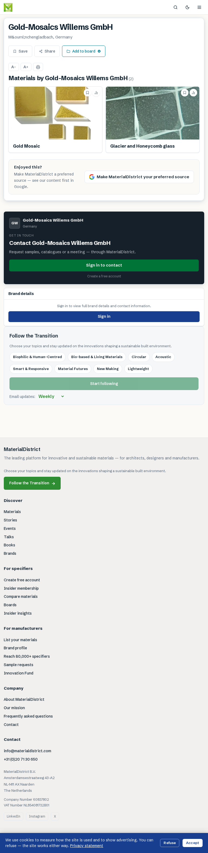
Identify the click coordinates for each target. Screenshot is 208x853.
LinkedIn (13, 816)
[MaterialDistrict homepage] (20, 7)
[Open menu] (199, 7)
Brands (10, 553)
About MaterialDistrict (24, 699)
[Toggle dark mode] (187, 7)
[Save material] (87, 92)
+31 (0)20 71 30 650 (21, 759)
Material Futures (73, 369)
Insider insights (18, 613)
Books (9, 545)
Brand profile (15, 648)
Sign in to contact (104, 265)
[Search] (175, 7)
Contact (11, 724)
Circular (139, 357)
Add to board (83, 51)
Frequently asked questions (28, 716)
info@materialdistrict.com (27, 750)
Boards (10, 604)
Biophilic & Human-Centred (37, 357)
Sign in (104, 316)
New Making (108, 369)
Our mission (14, 707)
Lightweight (138, 369)
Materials (12, 511)
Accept (192, 843)
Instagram (37, 816)
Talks (9, 536)
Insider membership (21, 588)
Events (10, 528)
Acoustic (163, 357)
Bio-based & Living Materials (96, 357)
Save (23, 51)
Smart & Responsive (31, 369)
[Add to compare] (96, 92)
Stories (10, 520)
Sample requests (18, 664)
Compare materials (21, 596)
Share (50, 51)
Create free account (22, 580)
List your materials (20, 639)
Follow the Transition (32, 483)
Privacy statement (86, 845)
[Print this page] (38, 67)
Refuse (170, 843)
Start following (104, 383)
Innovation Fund (18, 673)
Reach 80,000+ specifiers (27, 656)
